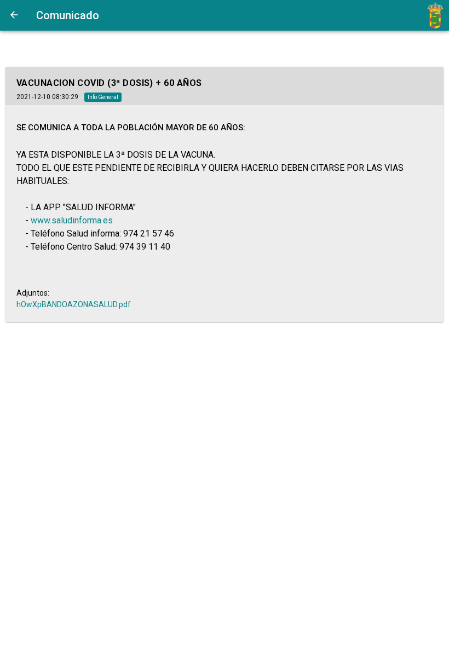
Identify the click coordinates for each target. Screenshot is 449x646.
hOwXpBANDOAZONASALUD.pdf (73, 304)
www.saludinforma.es (72, 220)
